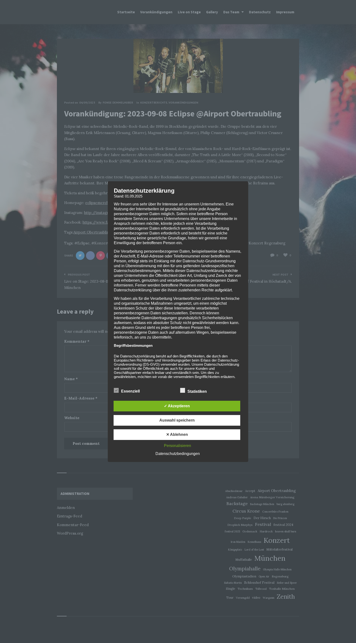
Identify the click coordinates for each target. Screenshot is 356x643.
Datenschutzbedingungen (177, 454)
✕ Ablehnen (177, 434)
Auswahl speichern (177, 420)
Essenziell (131, 391)
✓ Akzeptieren (177, 406)
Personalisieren (177, 446)
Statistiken (197, 391)
